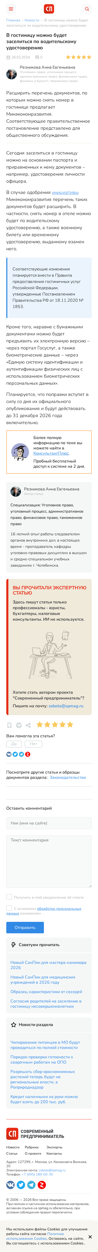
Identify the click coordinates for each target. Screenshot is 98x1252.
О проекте (33, 1154)
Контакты (54, 1154)
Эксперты (54, 1147)
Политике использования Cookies (35, 1236)
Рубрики (32, 1147)
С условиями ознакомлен (43, 911)
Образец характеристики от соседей (46, 991)
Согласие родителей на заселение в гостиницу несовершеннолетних (46, 1004)
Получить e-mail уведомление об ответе (49, 897)
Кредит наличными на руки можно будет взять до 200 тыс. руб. (44, 1099)
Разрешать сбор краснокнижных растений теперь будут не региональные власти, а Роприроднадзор (42, 1079)
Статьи (12, 1154)
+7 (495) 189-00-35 (37, 1174)
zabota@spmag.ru (66, 706)
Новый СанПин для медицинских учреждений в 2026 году (43, 980)
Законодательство (68, 777)
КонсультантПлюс (51, 453)
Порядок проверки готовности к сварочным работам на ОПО (41, 1059)
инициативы (65, 192)
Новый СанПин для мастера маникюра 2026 (48, 965)
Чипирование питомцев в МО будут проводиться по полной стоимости (45, 1045)
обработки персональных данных (43, 911)
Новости (13, 1147)
